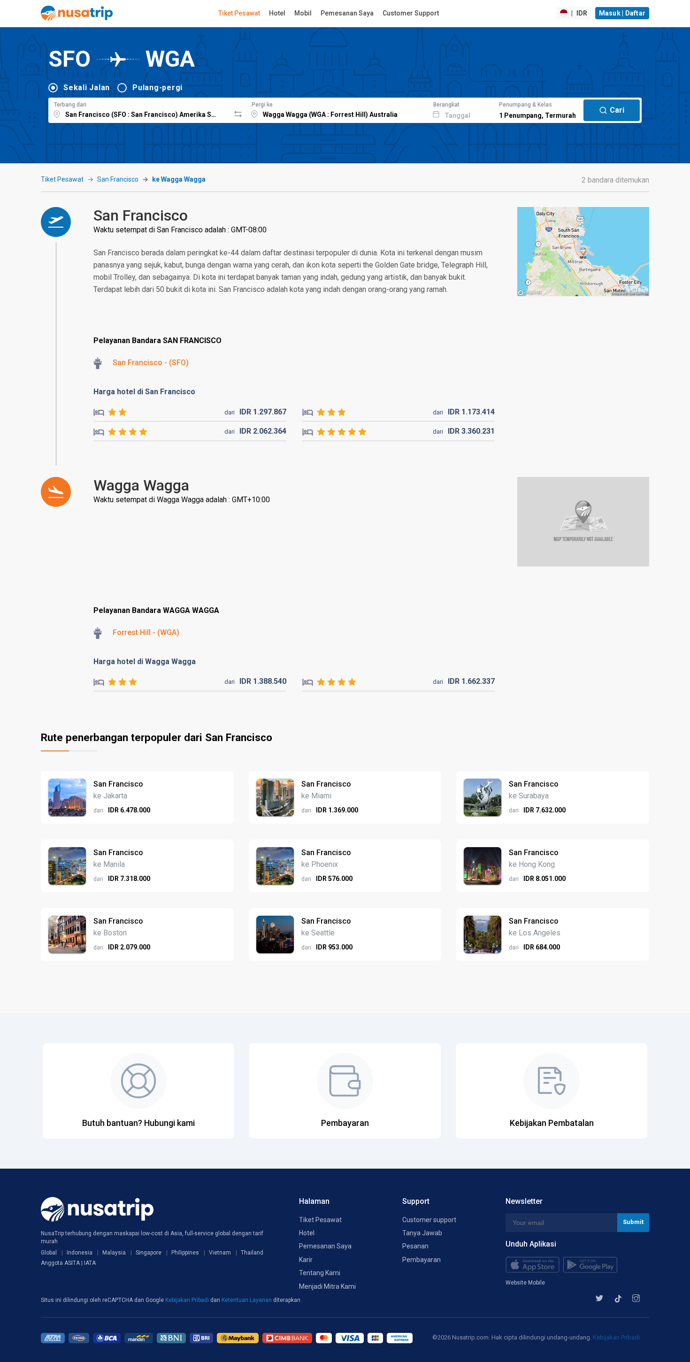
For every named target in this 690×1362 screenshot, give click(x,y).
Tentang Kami (319, 1273)
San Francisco (117, 179)
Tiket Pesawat (239, 13)
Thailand (252, 1252)
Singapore (148, 1252)
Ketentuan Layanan (247, 1300)
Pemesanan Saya (347, 13)
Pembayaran (421, 1259)
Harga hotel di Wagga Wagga (144, 661)
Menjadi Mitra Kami (327, 1286)
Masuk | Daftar (622, 13)
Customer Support (411, 13)
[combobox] (139, 109)
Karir (306, 1259)
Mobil (303, 13)
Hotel (277, 13)
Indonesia (79, 1252)
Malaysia (114, 1252)
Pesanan (415, 1246)
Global (49, 1252)
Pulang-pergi (157, 87)
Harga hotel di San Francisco (144, 391)
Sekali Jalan (86, 87)
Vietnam (220, 1252)
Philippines (185, 1252)
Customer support (429, 1220)
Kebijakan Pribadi (187, 1300)
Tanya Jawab (422, 1233)
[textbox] (139, 109)
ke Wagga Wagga (179, 179)
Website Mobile (525, 1282)
